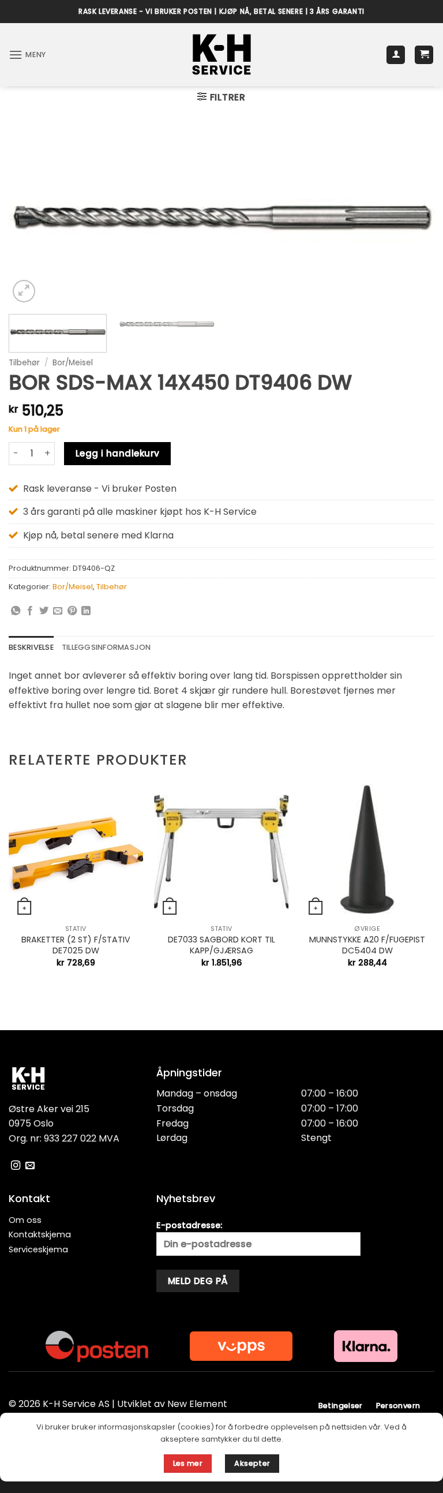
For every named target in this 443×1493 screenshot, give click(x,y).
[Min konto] (395, 55)
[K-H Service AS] (222, 55)
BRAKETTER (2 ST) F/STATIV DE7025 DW (75, 945)
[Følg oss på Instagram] (15, 1166)
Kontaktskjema (40, 1234)
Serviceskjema (38, 1249)
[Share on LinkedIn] (86, 611)
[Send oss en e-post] (30, 1166)
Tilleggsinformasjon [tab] (106, 647)
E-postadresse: (189, 1225)
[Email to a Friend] (57, 611)
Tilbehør (24, 362)
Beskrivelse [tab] (31, 647)
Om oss (25, 1220)
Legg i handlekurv (118, 453)
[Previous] (31, 217)
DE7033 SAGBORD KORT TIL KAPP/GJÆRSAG (221, 945)
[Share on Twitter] (43, 611)
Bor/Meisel (72, 362)
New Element (197, 1403)
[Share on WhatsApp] (15, 611)
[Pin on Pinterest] (72, 611)
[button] (27, 54)
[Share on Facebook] (30, 611)
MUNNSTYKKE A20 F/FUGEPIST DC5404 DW (367, 945)
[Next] (411, 217)
